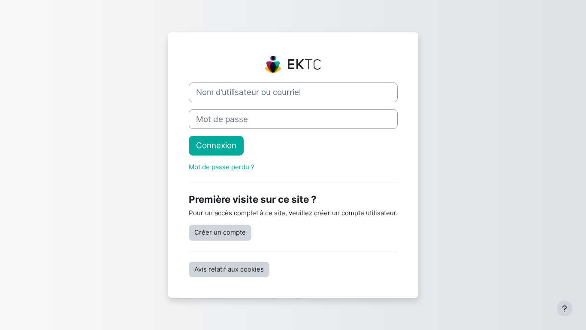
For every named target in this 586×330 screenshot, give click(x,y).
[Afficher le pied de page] (564, 308)
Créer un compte (220, 232)
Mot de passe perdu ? (221, 167)
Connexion (216, 145)
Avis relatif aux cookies (229, 269)
